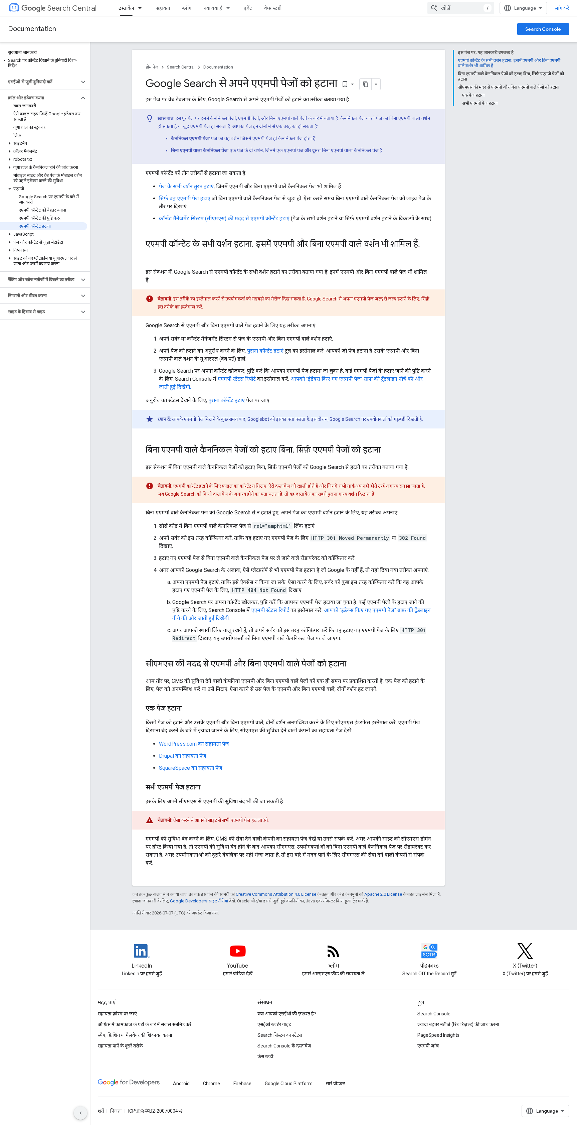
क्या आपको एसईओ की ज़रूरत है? (286, 1013)
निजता (116, 1111)
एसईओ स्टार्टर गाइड (274, 1024)
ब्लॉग (186, 8)
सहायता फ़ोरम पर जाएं (117, 1013)
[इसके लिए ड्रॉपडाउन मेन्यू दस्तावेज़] (142, 8)
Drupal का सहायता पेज (182, 756)
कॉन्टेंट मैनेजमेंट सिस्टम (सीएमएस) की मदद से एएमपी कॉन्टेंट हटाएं (224, 218)
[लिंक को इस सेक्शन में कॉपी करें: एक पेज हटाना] (188, 709)
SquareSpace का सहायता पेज (190, 768)
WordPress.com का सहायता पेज (194, 744)
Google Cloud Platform (289, 1083)
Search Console (543, 29)
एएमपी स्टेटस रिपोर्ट (237, 379)
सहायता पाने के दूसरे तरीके (120, 1045)
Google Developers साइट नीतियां (199, 900)
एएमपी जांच (428, 1045)
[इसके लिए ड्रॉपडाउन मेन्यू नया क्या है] (230, 8)
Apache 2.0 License (383, 894)
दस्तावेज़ (126, 8)
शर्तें (101, 1111)
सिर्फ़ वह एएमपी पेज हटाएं (184, 198)
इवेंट (248, 8)
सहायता (163, 8)
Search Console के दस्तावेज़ (284, 1045)
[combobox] (460, 8)
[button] (43, 63)
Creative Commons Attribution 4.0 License (276, 894)
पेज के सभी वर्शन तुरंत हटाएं (186, 186)
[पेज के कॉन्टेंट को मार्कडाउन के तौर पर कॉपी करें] (366, 84)
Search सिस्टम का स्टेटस (279, 1035)
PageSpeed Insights (438, 1035)
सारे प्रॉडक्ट (335, 1083)
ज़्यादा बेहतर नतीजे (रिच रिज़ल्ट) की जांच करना (458, 1024)
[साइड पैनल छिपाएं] (80, 1113)
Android (181, 1083)
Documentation (32, 29)
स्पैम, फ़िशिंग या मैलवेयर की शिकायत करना (135, 1035)
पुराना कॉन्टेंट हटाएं (265, 351)
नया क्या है (212, 8)
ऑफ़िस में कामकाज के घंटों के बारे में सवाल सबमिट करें (144, 1024)
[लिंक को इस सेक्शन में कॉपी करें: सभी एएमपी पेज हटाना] (207, 788)
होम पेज (152, 67)
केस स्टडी (272, 8)
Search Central (72, 8)
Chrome (211, 1083)
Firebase (242, 1083)
